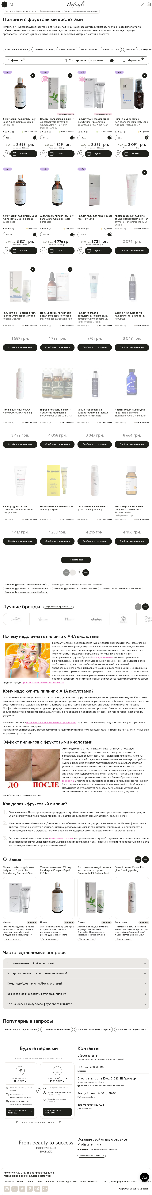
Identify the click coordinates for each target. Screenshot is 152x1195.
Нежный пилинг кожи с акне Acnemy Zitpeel (56, 508)
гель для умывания (103, 657)
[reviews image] (20, 898)
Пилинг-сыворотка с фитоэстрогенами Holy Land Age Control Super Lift (131, 122)
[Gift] (44, 79)
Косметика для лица (26, 11)
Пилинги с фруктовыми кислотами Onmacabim (75, 588)
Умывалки (130, 49)
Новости (49, 1182)
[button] (145, 606)
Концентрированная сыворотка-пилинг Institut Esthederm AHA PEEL (92, 412)
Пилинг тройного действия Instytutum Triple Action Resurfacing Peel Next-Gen (93, 122)
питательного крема (61, 838)
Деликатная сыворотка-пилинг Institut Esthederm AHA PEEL (130, 315)
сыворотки (68, 780)
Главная (9, 11)
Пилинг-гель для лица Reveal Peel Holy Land (94, 217)
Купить (23, 153)
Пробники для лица (43, 49)
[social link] (7, 1189)
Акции (19, 1182)
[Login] (143, 4)
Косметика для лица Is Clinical (131, 1029)
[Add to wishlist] (6, 153)
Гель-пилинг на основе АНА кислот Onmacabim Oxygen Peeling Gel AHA (19, 315)
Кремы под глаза (111, 49)
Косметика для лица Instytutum (21, 1029)
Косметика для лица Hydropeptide (93, 1029)
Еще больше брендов (57, 606)
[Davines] (96, 619)
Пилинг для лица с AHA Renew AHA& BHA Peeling (17, 411)
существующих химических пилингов (42, 682)
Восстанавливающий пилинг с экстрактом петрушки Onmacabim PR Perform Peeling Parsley (56, 124)
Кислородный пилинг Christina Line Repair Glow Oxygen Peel (18, 509)
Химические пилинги (50, 11)
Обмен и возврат (89, 1182)
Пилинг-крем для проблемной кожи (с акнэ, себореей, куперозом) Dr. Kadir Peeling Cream (92, 317)
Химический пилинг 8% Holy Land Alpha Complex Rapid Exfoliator (19, 122)
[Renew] (43, 619)
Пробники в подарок (66, 114)
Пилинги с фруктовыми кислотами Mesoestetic (27, 588)
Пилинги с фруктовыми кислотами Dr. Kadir (25, 584)
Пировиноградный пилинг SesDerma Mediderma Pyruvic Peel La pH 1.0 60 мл (56, 412)
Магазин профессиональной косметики (27, 1175)
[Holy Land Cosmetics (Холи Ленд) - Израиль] (69, 619)
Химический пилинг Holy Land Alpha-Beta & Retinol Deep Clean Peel (20, 218)
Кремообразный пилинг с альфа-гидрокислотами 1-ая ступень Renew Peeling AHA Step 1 (131, 220)
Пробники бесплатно (103, 114)
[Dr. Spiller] (16, 619)
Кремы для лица (67, 49)
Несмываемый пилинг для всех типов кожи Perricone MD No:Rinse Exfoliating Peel (56, 315)
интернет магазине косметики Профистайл (51, 722)
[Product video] (32, 75)
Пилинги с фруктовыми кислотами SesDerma (26, 592)
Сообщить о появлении (132, 250)
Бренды (9, 1182)
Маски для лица (89, 49)
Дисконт (30, 1182)
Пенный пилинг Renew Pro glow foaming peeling (92, 508)
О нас (103, 1182)
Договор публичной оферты (124, 1182)
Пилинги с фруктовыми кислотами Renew (121, 588)
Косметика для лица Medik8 (57, 1029)
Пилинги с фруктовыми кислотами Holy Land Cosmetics (76, 584)
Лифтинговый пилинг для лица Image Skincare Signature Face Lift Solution (130, 412)
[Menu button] (4, 4)
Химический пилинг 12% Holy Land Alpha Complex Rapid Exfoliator (56, 218)
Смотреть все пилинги (16, 49)
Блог (40, 1182)
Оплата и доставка (67, 1182)
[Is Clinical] (123, 619)
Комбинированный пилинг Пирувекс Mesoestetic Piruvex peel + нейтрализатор (130, 511)
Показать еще (76, 560)
